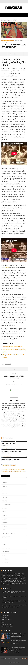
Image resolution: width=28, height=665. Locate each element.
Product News (6, 537)
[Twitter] (18, 1)
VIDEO (4, 555)
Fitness (4, 519)
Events (4, 511)
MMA (4, 529)
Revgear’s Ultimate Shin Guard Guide (10, 459)
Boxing (4, 493)
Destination (6, 508)
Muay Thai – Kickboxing (9, 533)
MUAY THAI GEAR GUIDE (14, 383)
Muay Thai (7, 364)
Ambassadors (6, 479)
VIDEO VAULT (6, 558)
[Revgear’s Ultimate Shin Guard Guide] (14, 457)
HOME (10, 662)
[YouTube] (15, 1)
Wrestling (5, 562)
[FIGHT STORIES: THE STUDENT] (14, 441)
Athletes (5, 482)
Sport (7, 18)
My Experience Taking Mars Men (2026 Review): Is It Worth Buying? (14, 601)
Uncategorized (6, 551)
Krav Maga (5, 522)
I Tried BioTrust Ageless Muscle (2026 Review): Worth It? (14, 597)
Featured (5, 515)
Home (2, 18)
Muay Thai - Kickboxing (16, 18)
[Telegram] (20, 431)
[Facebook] (11, 1)
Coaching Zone (6, 504)
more (26, 54)
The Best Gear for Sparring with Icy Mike (11, 451)
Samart (6, 268)
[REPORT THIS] (6, 54)
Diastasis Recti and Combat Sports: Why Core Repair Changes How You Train (14, 606)
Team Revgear (6, 548)
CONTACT (17, 662)
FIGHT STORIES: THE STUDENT (12, 346)
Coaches (5, 497)
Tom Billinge (5, 42)
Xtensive (24, 658)
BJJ (3, 489)
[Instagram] (11, 431)
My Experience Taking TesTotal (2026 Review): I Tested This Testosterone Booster (14, 592)
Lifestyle (5, 526)
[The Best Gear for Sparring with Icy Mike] (14, 449)
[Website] (14, 431)
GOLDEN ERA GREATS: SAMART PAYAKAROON (14, 376)
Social (4, 540)
